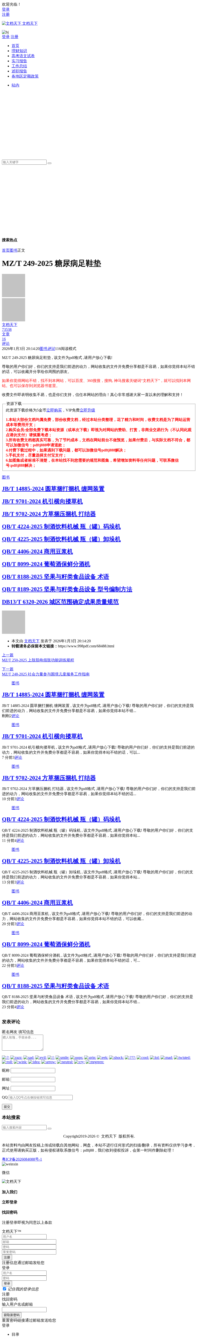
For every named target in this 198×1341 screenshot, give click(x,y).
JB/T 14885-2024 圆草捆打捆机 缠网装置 (53, 489)
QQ (5, 1097)
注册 (6, 14)
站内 (15, 85)
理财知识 (19, 51)
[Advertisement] (104, 122)
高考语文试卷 (23, 56)
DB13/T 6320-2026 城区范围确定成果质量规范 (60, 602)
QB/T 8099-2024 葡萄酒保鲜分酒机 (46, 564)
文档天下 (32, 641)
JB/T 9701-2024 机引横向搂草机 (42, 501)
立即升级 (87, 410)
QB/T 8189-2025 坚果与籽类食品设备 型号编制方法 (67, 589)
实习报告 (19, 61)
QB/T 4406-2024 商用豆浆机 (37, 551)
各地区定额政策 (25, 76)
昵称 (6, 1070)
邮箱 (6, 1079)
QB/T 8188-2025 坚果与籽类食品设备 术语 (55, 577)
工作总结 (19, 66)
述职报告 (19, 71)
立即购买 (54, 410)
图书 (13, 250)
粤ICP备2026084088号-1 (22, 1159)
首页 (15, 46)
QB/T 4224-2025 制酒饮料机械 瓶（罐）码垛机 (61, 526)
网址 (6, 1088)
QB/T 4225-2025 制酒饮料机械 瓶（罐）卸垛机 (61, 539)
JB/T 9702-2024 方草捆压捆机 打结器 (49, 514)
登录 (6, 9)
